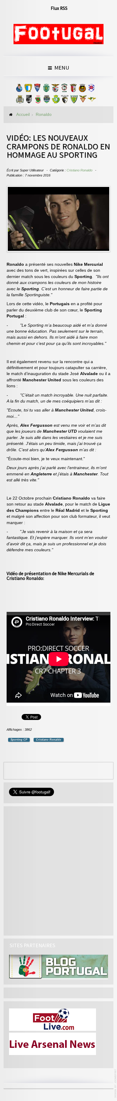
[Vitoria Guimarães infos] (29, 100)
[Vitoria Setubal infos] (56, 100)
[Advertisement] (58, 870)
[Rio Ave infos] (82, 89)
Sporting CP (18, 739)
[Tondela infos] (74, 100)
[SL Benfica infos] (55, 89)
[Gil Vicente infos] (37, 89)
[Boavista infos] (20, 100)
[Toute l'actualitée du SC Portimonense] (65, 100)
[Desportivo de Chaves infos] (47, 100)
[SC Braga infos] (73, 89)
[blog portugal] (58, 967)
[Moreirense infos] (92, 100)
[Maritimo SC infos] (64, 89)
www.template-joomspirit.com (116, 1083)
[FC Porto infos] (19, 89)
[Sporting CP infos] (46, 89)
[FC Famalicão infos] (28, 89)
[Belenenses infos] (91, 89)
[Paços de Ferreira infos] (38, 100)
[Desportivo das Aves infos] (83, 100)
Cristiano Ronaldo (79, 170)
